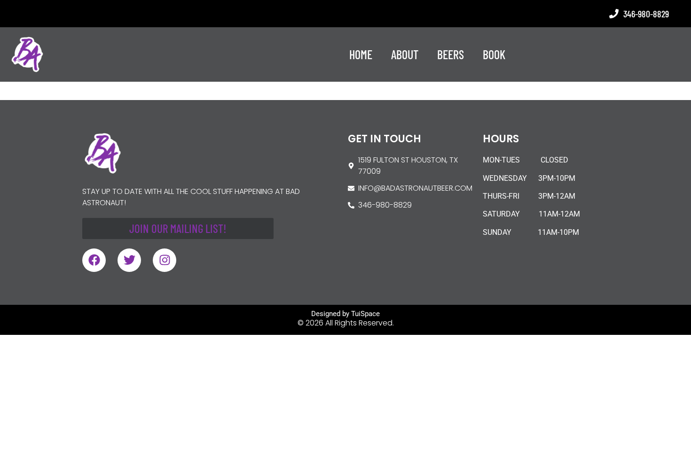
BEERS (450, 54)
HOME (360, 54)
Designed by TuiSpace (345, 314)
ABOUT (404, 54)
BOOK (494, 54)
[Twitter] (129, 260)
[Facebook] (94, 260)
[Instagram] (164, 260)
